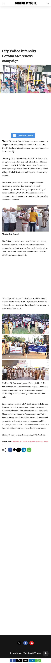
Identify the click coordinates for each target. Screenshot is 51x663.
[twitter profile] (19, 643)
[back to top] (46, 653)
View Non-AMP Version (32, 653)
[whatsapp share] (29, 450)
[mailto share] (18, 450)
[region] (25, 27)
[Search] (47, 2)
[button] (13, 660)
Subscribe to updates (25, 136)
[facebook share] (10, 450)
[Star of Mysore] (26, 2)
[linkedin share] (23, 450)
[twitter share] (14, 449)
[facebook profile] (25, 643)
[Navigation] (3, 3)
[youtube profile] (31, 643)
